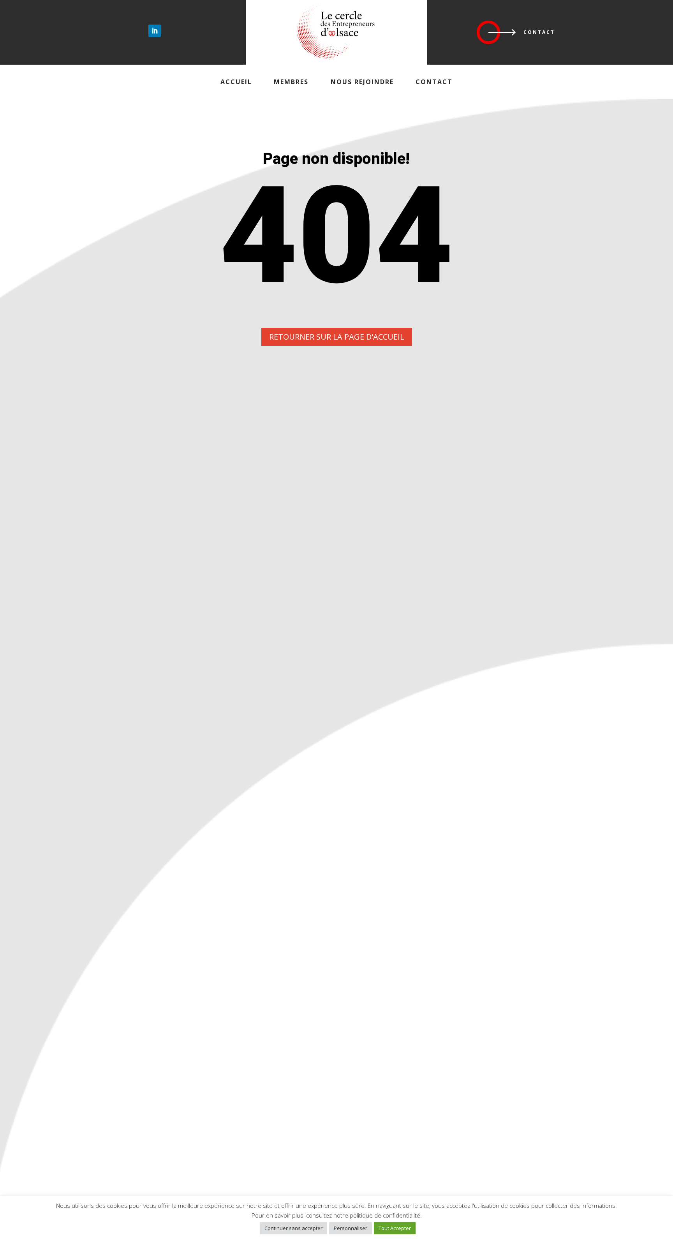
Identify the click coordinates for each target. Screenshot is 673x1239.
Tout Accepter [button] (395, 1228)
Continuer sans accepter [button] (293, 1228)
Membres (291, 82)
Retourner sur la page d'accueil (336, 336)
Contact (539, 32)
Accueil (236, 82)
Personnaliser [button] (350, 1228)
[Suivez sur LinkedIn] (154, 31)
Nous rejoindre (362, 82)
